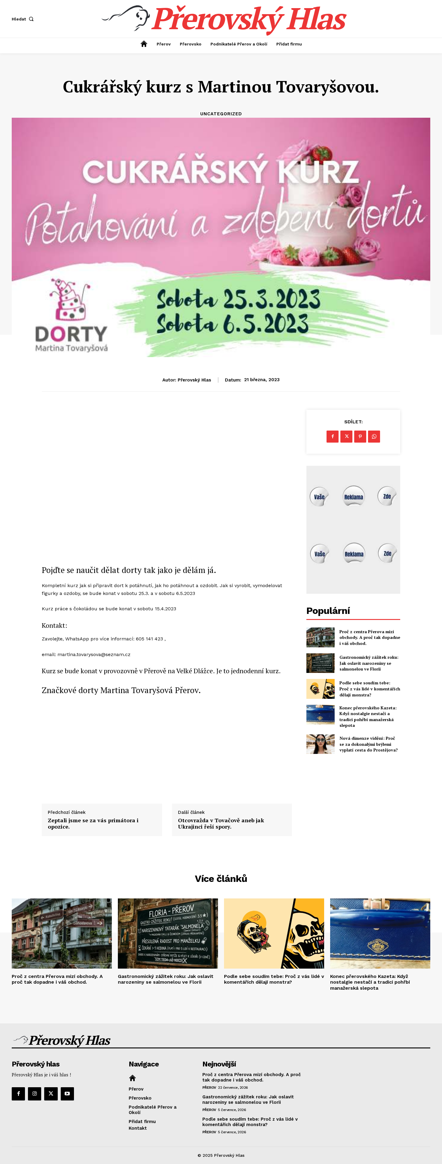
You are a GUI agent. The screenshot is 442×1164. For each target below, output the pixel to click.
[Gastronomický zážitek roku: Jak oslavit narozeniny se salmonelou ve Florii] (320, 663)
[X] (346, 437)
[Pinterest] (360, 437)
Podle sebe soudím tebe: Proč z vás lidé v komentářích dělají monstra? (369, 688)
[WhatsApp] (374, 437)
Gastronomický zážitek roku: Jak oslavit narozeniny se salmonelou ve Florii (368, 663)
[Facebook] (333, 437)
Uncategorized (221, 114)
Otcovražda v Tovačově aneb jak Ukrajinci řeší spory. (221, 823)
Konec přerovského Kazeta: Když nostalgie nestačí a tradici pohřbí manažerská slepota (368, 716)
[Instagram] (34, 1093)
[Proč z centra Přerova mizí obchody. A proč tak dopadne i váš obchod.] (320, 637)
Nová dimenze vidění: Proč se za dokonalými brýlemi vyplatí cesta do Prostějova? (368, 744)
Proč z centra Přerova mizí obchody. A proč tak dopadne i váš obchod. (369, 637)
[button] (24, 19)
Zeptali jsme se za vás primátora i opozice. (93, 823)
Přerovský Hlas (194, 380)
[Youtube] (67, 1093)
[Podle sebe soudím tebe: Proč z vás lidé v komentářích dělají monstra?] (320, 689)
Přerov (209, 1087)
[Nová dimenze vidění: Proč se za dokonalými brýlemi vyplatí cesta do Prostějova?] (320, 744)
